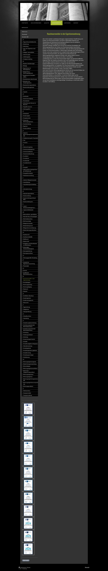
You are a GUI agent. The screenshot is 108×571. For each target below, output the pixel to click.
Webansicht (87, 567)
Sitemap (28, 567)
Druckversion (23, 567)
